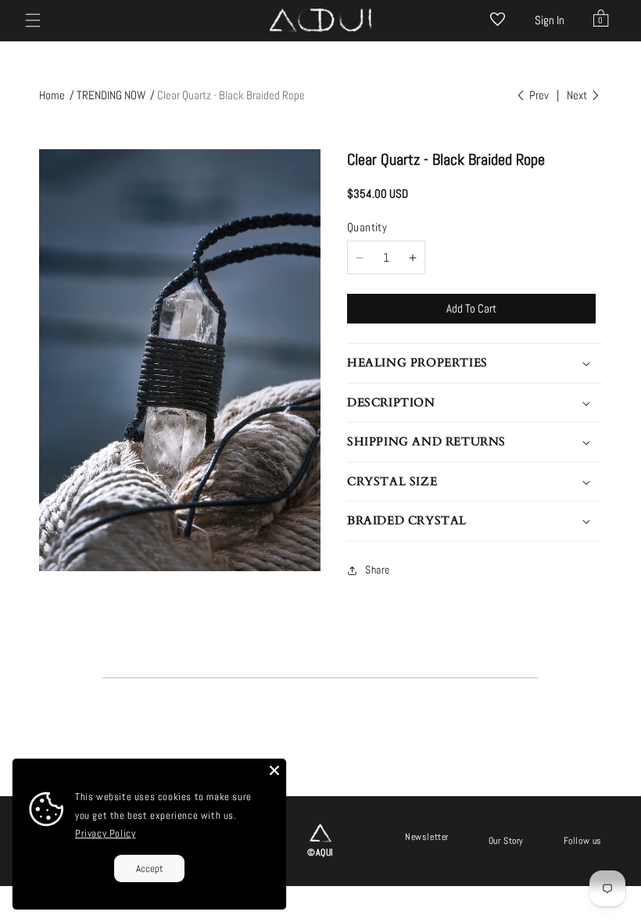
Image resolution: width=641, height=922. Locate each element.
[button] (33, 20)
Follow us (583, 840)
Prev (538, 95)
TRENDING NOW (111, 95)
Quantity (367, 227)
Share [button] (377, 570)
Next (578, 95)
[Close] (274, 770)
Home (52, 95)
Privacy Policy (105, 833)
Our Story (506, 840)
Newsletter (427, 837)
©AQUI (320, 852)
